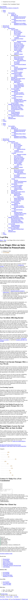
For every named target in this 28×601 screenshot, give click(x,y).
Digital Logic (25, 599)
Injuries (2, 461)
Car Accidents (6, 252)
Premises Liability (5, 470)
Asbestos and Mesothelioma (15, 91)
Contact (4, 121)
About (4, 11)
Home (4, 10)
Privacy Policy (9, 596)
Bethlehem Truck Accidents (20, 24)
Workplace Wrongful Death (17, 115)
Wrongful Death (12, 118)
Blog (4, 119)
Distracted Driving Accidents (19, 36)
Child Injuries (4, 454)
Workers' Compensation (6, 475)
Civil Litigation (4, 456)
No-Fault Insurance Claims (17, 109)
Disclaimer (2, 596)
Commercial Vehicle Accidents (17, 39)
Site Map (16, 596)
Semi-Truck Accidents (18, 52)
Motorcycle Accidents (6, 468)
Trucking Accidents (5, 472)
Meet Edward (6, 25)
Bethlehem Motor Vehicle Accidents (18, 21)
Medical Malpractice (5, 466)
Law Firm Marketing (15, 599)
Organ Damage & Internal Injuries (18, 65)
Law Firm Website (4, 599)
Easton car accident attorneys (19, 441)
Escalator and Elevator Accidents (17, 94)
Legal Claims (4, 463)
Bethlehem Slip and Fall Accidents (18, 18)
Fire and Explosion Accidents (17, 97)
